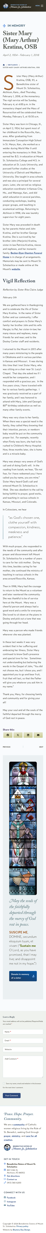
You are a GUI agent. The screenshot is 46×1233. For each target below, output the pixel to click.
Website (8, 1049)
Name (8, 1032)
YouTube (11, 1205)
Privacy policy (22, 1226)
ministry (16, 1136)
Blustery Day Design (21, 1230)
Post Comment (11, 1095)
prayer (7, 1136)
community (19, 1124)
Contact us (12, 1179)
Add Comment (11, 1059)
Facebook (11, 1197)
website (16, 269)
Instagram (11, 1201)
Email (8, 1040)
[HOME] (4, 65)
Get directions (13, 1176)
